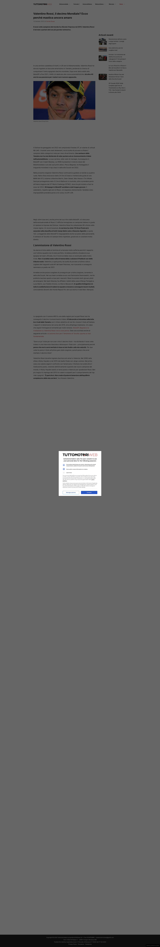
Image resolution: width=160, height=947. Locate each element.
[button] (80, 473)
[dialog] (80, 473)
